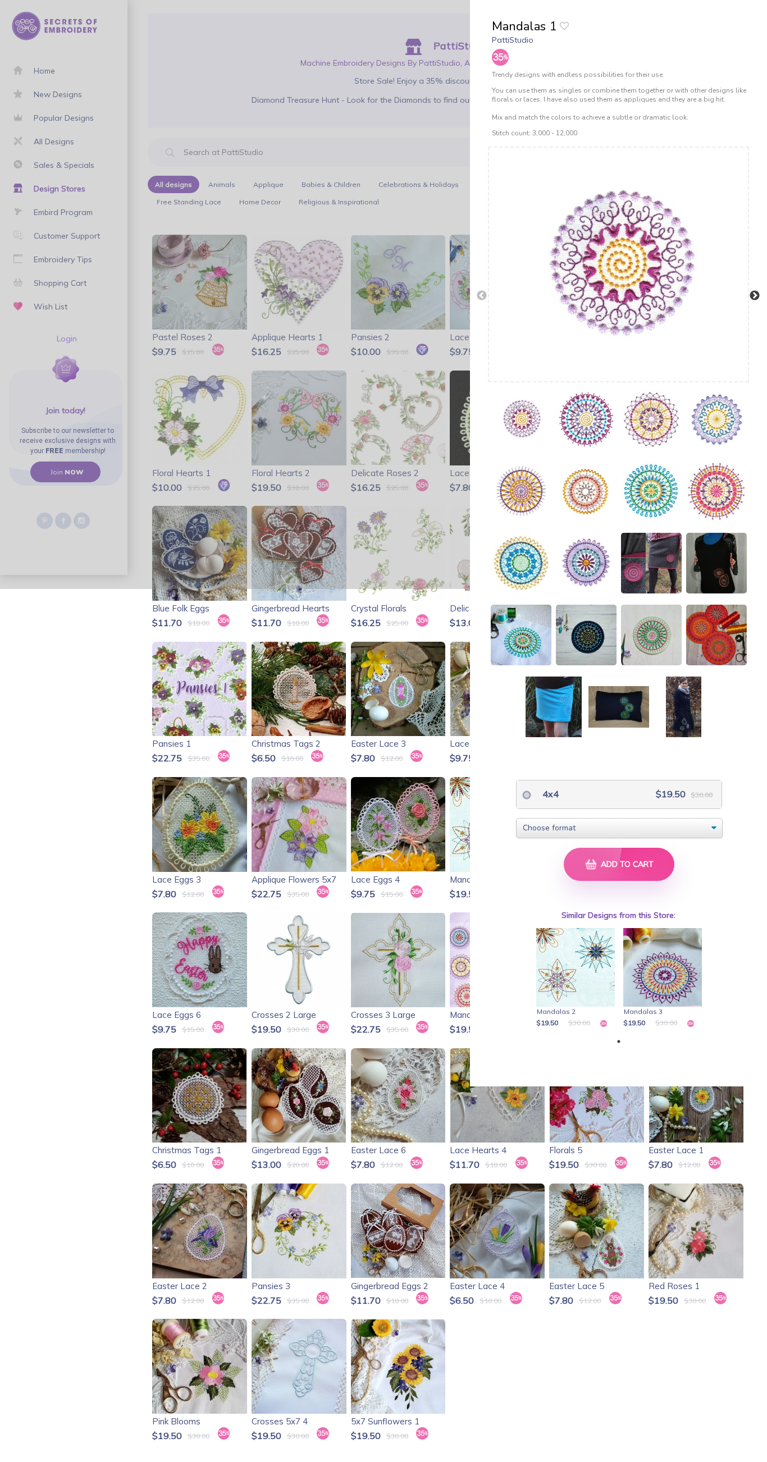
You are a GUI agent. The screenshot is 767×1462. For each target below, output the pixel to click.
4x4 (549, 794)
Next (754, 295)
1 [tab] (618, 1041)
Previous (481, 295)
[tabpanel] (577, 978)
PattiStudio (512, 40)
